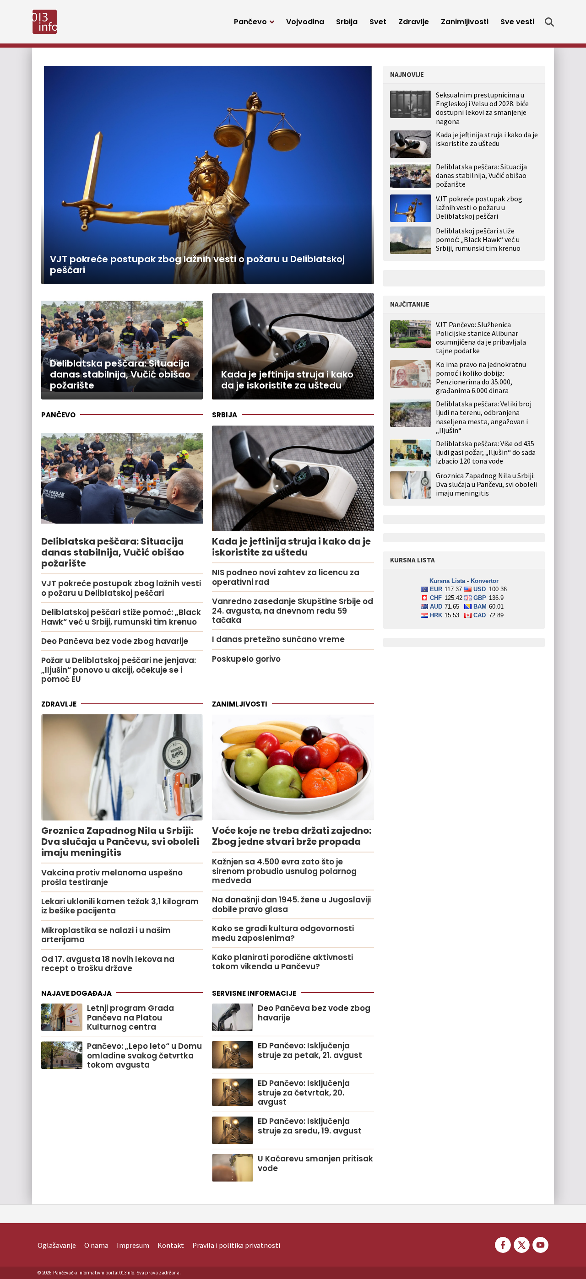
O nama (96, 1245)
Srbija (347, 21)
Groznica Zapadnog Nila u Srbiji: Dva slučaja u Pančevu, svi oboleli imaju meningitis (486, 484)
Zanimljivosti (464, 21)
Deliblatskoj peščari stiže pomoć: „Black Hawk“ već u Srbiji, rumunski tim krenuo (478, 239)
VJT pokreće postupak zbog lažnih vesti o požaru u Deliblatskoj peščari (479, 207)
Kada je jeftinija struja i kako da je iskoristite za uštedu (487, 139)
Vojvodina (305, 21)
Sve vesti (517, 21)
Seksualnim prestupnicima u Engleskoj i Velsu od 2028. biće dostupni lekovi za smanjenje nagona (482, 108)
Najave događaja (76, 993)
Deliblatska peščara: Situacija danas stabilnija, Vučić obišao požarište (481, 175)
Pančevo (250, 21)
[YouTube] (539, 1244)
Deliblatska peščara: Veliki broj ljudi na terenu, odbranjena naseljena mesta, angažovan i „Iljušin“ (484, 417)
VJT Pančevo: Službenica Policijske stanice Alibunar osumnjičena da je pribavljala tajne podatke (481, 338)
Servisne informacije (254, 993)
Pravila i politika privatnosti (236, 1245)
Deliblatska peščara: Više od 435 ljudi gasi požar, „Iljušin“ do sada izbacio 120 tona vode (486, 452)
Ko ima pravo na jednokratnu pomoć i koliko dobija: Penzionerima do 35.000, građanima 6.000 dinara (481, 377)
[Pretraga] (549, 22)
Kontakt (170, 1245)
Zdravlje (413, 21)
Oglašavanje (57, 1245)
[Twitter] (521, 1244)
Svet (377, 21)
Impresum (133, 1245)
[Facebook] (503, 1244)
